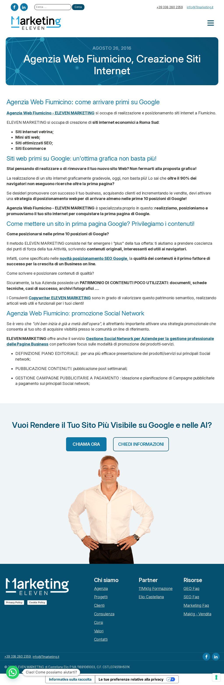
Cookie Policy (37, 602)
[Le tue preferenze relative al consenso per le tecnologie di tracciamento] (216, 677)
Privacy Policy (14, 602)
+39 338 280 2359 (170, 7)
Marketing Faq (196, 605)
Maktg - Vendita (197, 614)
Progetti (101, 597)
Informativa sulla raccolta (70, 679)
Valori (98, 631)
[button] (12, 672)
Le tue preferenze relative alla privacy (131, 679)
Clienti (99, 605)
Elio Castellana (151, 597)
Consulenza (104, 614)
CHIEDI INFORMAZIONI (141, 444)
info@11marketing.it (200, 7)
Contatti (101, 639)
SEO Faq (191, 597)
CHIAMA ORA (86, 444)
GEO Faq (191, 588)
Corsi (98, 622)
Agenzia (101, 588)
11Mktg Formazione (155, 588)
